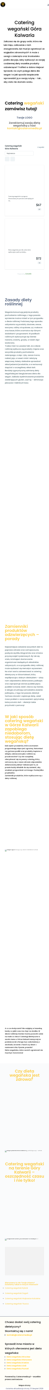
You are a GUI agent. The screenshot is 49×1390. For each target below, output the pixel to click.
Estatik (28, 273)
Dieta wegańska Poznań (18, 1368)
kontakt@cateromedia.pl (24, 128)
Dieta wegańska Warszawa (19, 1359)
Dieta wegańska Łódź (16, 1365)
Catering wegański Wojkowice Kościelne (22, 1298)
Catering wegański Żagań (16, 1293)
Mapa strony (24, 1385)
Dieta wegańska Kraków (18, 1362)
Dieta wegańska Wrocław (18, 1357)
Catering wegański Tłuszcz (17, 1304)
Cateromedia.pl (23, 1376)
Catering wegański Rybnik (16, 1288)
